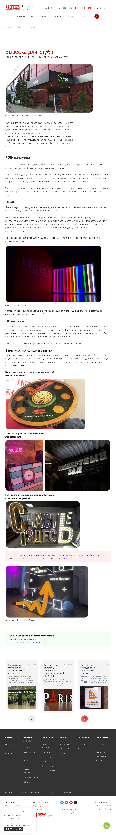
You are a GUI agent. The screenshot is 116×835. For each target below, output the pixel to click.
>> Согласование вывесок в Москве (28, 642)
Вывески (21, 16)
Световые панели (29, 765)
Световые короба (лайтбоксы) (30, 758)
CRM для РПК (69, 792)
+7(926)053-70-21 (76, 8)
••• (97, 16)
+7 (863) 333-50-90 (103, 806)
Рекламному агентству (29, 792)
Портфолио (56, 16)
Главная (8, 27)
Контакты (8, 754)
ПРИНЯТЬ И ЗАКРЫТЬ (14, 829)
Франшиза (51, 792)
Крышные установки (45, 746)
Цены (32, 16)
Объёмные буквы (66, 749)
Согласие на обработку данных (71, 813)
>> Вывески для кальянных (23, 639)
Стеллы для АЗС (47, 761)
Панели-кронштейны (28, 771)
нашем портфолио (86, 555)
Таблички (26, 782)
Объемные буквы (29, 752)
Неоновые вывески (30, 777)
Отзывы (43, 16)
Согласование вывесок (101, 758)
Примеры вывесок (22, 27)
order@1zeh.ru (52, 8)
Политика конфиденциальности (71, 809)
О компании (9, 749)
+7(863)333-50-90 (101, 8)
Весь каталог (64, 744)
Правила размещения (100, 750)
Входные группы (48, 757)
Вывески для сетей (49, 771)
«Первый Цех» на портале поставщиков (42, 807)
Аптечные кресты (48, 752)
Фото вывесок (83, 749)
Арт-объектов (60, 558)
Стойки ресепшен (48, 766)
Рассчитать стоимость (77, 16)
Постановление (102, 744)
